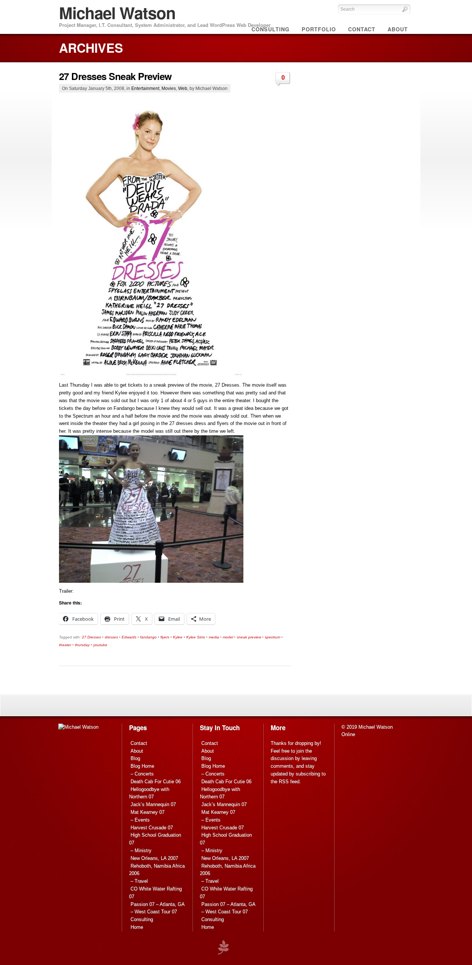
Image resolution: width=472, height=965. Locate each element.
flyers (164, 637)
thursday (82, 645)
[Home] (78, 727)
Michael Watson (117, 12)
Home (137, 927)
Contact (139, 743)
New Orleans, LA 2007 (154, 858)
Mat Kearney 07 (147, 812)
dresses (111, 637)
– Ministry (141, 850)
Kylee (178, 637)
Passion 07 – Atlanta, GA (158, 904)
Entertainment (145, 88)
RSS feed (289, 781)
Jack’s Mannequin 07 (153, 804)
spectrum (272, 637)
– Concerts (142, 774)
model (228, 637)
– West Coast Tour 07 (154, 912)
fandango (148, 637)
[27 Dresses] (151, 581)
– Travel (139, 881)
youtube (100, 645)
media (214, 637)
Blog (135, 758)
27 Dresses (91, 637)
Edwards (129, 637)
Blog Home (142, 766)
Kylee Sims (195, 637)
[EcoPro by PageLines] (223, 947)
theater (65, 645)
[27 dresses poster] (151, 375)
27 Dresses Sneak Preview (115, 76)
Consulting (142, 919)
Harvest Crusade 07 (152, 827)
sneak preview (249, 637)
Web (182, 88)
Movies (169, 88)
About (137, 751)
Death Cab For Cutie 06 (156, 781)
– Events (140, 820)
